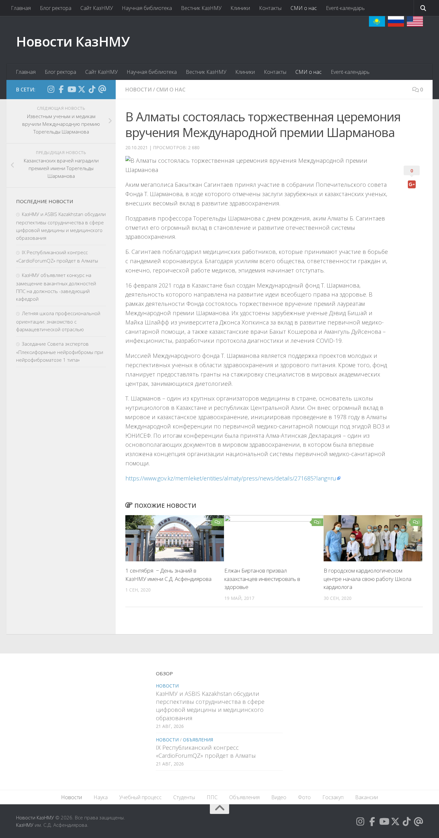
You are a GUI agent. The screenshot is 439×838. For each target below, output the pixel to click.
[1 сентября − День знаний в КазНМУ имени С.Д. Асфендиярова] (174, 538)
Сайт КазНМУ (96, 8)
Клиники (240, 8)
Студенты (184, 797)
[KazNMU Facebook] (61, 89)
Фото (304, 797)
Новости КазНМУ (73, 41)
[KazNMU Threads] (102, 89)
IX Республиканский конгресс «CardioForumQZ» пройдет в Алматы (206, 751)
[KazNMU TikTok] (92, 89)
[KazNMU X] (81, 89)
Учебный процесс (140, 797)
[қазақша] (377, 21)
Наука (101, 797)
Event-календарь (345, 8)
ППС (212, 797)
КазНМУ (24, 825)
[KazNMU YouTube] (71, 89)
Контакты (270, 8)
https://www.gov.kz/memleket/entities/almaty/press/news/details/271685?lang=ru (230, 478)
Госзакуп (333, 797)
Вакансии (366, 797)
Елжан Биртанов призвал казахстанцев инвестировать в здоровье (262, 579)
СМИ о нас (304, 8)
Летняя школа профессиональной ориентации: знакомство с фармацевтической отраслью (58, 321)
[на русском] (396, 21)
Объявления (198, 740)
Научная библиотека (147, 8)
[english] (415, 21)
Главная (21, 8)
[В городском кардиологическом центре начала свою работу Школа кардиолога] (373, 538)
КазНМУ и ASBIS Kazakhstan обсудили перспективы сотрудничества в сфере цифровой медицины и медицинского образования (210, 706)
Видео (278, 797)
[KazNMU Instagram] (51, 89)
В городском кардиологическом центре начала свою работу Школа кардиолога (367, 579)
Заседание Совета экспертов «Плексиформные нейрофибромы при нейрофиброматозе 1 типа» (59, 352)
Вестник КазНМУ (201, 8)
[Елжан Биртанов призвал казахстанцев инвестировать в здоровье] (273, 538)
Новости (138, 89)
